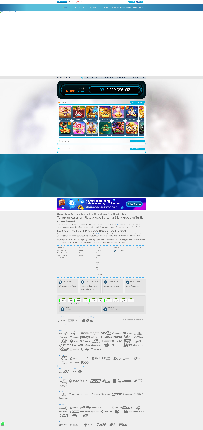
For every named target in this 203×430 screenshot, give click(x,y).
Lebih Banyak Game (137, 102)
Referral (81, 255)
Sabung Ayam (99, 274)
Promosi (81, 250)
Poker (134, 7)
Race (99, 7)
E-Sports (141, 7)
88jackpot (119, 224)
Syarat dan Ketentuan (62, 255)
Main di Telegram (63, 1)
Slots (84, 7)
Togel (105, 7)
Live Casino (92, 7)
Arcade (128, 7)
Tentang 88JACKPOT (62, 250)
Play (81, 91)
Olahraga (112, 7)
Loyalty (81, 252)
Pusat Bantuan (60, 257)
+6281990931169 (120, 250)
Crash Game (120, 7)
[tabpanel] (101, 43)
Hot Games (78, 7)
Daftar (140, 1)
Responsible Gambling (62, 252)
